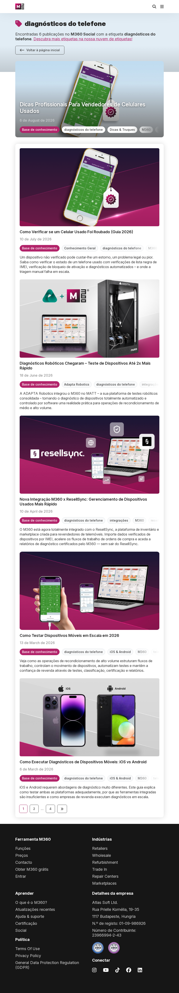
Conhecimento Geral (80, 248)
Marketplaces (104, 883)
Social (20, 930)
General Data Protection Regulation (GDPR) (47, 965)
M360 (146, 129)
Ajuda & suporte (29, 916)
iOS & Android (120, 652)
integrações (151, 384)
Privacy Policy (28, 955)
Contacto (23, 862)
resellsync (159, 520)
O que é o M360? (31, 902)
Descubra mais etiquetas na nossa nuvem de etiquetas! (82, 39)
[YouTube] (106, 970)
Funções (23, 848)
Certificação (26, 923)
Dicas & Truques (122, 129)
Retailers (100, 848)
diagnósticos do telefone (83, 129)
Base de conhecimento (39, 129)
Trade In (99, 869)
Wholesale (101, 855)
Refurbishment (105, 862)
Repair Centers (105, 876)
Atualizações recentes (35, 909)
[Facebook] (128, 970)
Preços (21, 855)
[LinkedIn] (140, 970)
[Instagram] (94, 970)
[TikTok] (117, 970)
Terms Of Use (27, 948)
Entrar (20, 876)
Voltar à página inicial (43, 50)
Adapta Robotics (76, 384)
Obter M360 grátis (31, 869)
